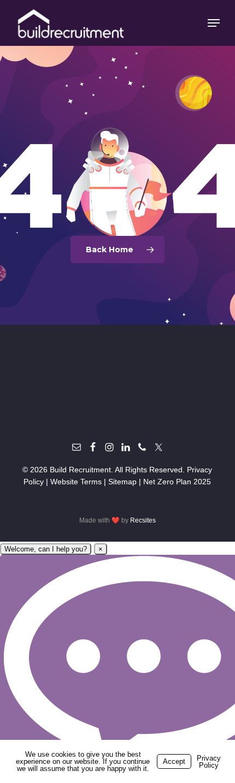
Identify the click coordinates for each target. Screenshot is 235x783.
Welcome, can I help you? (45, 549)
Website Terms (76, 481)
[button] (214, 22)
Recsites (143, 520)
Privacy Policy (209, 761)
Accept (174, 761)
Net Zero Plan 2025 (177, 481)
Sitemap (122, 481)
